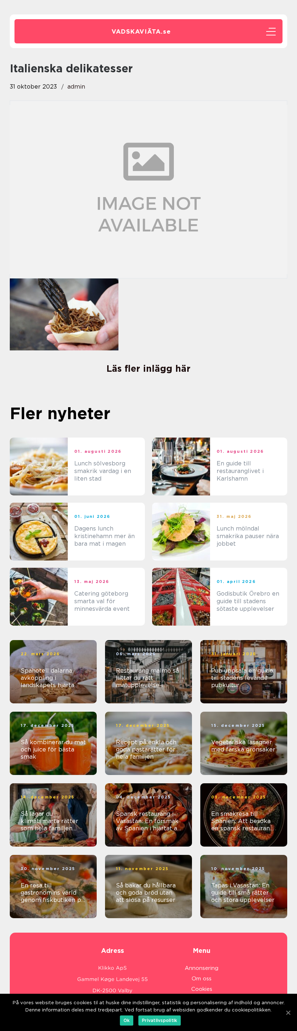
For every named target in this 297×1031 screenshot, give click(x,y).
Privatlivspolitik (159, 1020)
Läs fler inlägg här (148, 368)
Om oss (202, 978)
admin (76, 86)
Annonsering (201, 968)
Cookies (201, 989)
